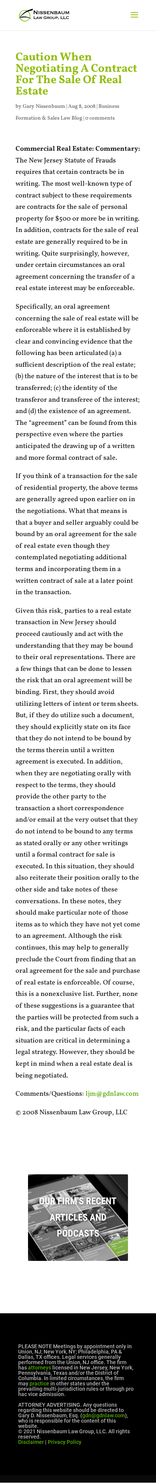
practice (39, 1383)
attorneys (39, 1368)
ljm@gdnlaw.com (112, 1094)
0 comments (100, 118)
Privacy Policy (64, 1442)
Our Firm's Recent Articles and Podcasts (78, 1217)
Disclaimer (31, 1442)
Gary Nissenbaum (44, 106)
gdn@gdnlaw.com (103, 1415)
